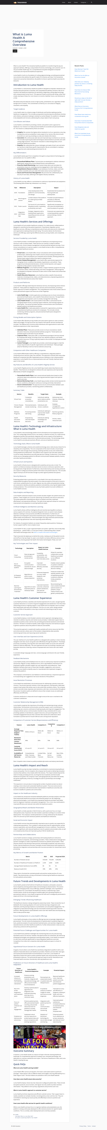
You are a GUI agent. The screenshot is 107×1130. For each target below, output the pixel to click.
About (69, 2)
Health (15, 51)
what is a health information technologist (45, 532)
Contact (76, 2)
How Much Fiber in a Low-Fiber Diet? (24, 1116)
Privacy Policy (82, 1126)
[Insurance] (15, 2)
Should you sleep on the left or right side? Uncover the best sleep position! (83, 100)
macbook (15, 48)
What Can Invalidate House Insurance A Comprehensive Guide (83, 135)
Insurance (22, 2)
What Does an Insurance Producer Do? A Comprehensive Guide (84, 108)
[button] (92, 2)
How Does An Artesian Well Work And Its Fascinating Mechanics (82, 91)
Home (63, 2)
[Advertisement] (53, 15)
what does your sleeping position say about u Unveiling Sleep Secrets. (83, 83)
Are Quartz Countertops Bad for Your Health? (26, 1117)
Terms (89, 1126)
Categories (83, 2)
